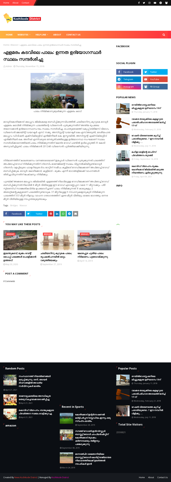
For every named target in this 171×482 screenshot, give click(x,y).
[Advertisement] (76, 383)
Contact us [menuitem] (73, 34)
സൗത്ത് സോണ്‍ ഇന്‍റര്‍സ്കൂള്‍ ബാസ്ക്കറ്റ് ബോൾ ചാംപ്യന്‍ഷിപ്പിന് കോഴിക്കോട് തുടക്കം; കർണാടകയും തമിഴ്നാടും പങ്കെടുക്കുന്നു (92, 437)
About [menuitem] (57, 34)
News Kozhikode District (25, 477)
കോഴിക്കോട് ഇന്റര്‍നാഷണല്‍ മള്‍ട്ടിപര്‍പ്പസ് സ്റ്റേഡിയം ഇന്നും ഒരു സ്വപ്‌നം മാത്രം (93, 417)
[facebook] (138, 3)
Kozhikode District (60, 477)
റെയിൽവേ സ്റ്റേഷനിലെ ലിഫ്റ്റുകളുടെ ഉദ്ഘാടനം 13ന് (146, 106)
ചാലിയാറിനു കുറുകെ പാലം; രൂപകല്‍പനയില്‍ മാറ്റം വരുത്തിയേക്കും (56, 257)
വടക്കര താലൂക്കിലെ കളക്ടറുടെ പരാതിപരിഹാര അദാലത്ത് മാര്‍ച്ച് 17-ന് (148, 122)
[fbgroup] (166, 3)
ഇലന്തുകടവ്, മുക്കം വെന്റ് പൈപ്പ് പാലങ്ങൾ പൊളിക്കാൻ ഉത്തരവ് (19, 257)
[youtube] (155, 3)
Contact (25, 2)
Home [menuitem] (9, 34)
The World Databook (118, 477)
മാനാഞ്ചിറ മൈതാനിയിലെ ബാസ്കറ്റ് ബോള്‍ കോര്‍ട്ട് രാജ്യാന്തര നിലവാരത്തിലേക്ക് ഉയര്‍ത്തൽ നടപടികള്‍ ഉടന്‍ (93, 458)
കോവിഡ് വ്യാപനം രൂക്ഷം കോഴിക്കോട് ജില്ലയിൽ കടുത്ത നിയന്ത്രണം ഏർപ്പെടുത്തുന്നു (148, 169)
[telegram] (161, 3)
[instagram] (149, 3)
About (15, 2)
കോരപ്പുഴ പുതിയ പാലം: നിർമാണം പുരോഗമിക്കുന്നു (92, 255)
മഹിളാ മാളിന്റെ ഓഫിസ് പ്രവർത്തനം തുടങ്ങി (144, 153)
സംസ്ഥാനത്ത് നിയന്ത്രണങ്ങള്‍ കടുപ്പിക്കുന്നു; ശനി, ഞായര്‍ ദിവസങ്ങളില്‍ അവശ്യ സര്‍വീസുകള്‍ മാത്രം (35, 381)
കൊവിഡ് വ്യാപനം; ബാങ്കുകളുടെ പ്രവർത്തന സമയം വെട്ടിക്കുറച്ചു (36, 412)
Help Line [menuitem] (41, 34)
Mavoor (14, 44)
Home (6, 2)
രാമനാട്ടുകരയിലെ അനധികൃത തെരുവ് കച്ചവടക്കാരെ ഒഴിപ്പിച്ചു (35, 397)
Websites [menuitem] (23, 34)
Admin (9, 66)
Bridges (14, 205)
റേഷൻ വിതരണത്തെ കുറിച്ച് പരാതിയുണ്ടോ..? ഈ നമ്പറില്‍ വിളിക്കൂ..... (147, 138)
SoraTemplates (87, 477)
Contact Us (162, 477)
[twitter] (144, 3)
